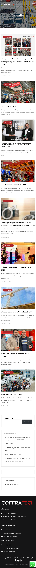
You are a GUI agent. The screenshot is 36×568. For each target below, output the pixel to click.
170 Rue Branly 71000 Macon (11, 548)
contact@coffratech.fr (9, 551)
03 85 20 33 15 (8, 530)
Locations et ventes (16, 519)
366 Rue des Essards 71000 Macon (12, 533)
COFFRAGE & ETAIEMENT (18, 516)
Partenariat (8, 332)
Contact (5, 519)
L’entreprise (6, 513)
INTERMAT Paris (8, 106)
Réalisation (6, 516)
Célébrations (8, 245)
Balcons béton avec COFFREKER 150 (16, 312)
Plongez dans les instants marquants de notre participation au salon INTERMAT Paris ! (17, 61)
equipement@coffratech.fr (10, 536)
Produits (13, 513)
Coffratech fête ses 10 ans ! (12, 394)
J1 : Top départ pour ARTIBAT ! (14, 185)
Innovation (8, 290)
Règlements (8, 201)
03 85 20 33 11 (8, 545)
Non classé (8, 37)
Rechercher (8, 418)
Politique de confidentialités (24, 564)
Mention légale (9, 564)
